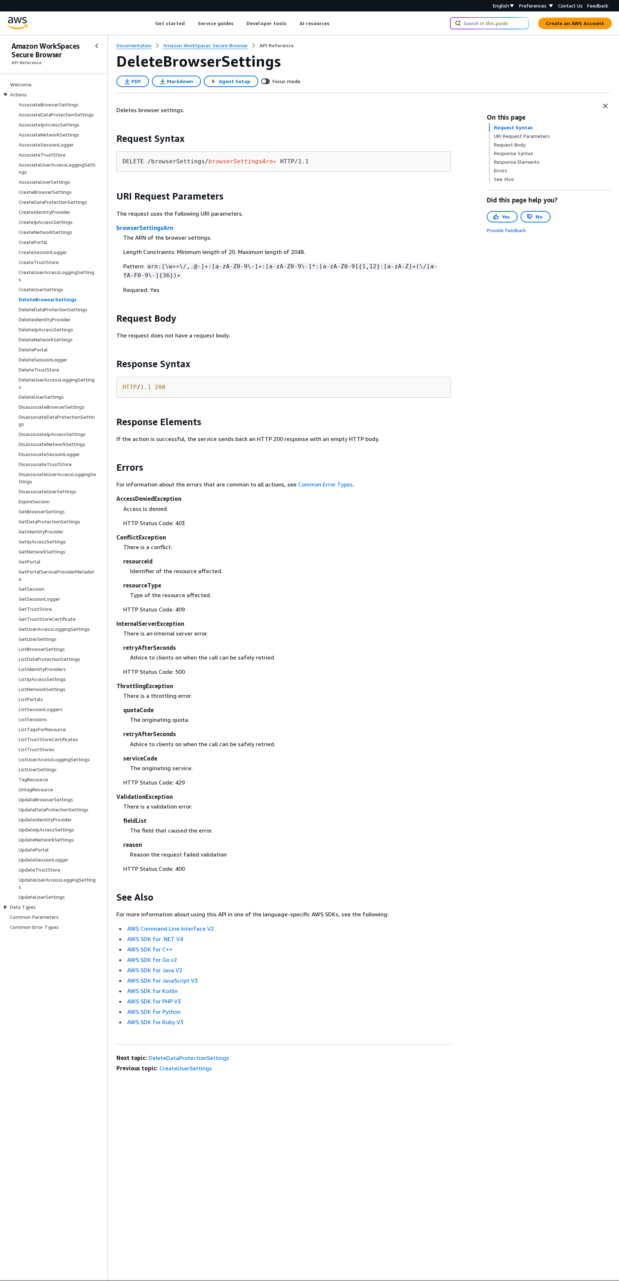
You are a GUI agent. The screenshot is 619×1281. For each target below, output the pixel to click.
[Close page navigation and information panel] (605, 106)
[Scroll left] (149, 23)
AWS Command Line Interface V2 (170, 928)
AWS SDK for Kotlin (152, 990)
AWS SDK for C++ (149, 949)
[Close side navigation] (97, 46)
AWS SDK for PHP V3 (154, 1001)
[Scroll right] (335, 23)
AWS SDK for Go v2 (152, 959)
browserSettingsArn (144, 227)
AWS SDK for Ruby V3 (155, 1022)
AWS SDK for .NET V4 (155, 938)
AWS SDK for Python (154, 1011)
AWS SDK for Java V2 (154, 970)
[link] (276, 45)
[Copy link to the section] (110, 138)
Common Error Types (325, 484)
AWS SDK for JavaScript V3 (162, 980)
